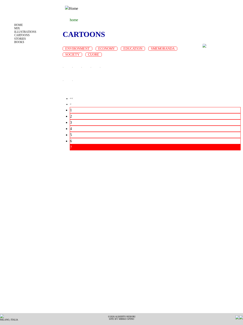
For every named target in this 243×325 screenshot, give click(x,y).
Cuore (93, 54)
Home (18, 25)
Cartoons (22, 35)
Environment (77, 48)
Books (19, 42)
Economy (106, 48)
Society (72, 54)
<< (71, 98)
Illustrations (25, 32)
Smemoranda (163, 48)
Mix (17, 28)
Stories (20, 38)
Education (132, 48)
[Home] (71, 8)
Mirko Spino (126, 319)
